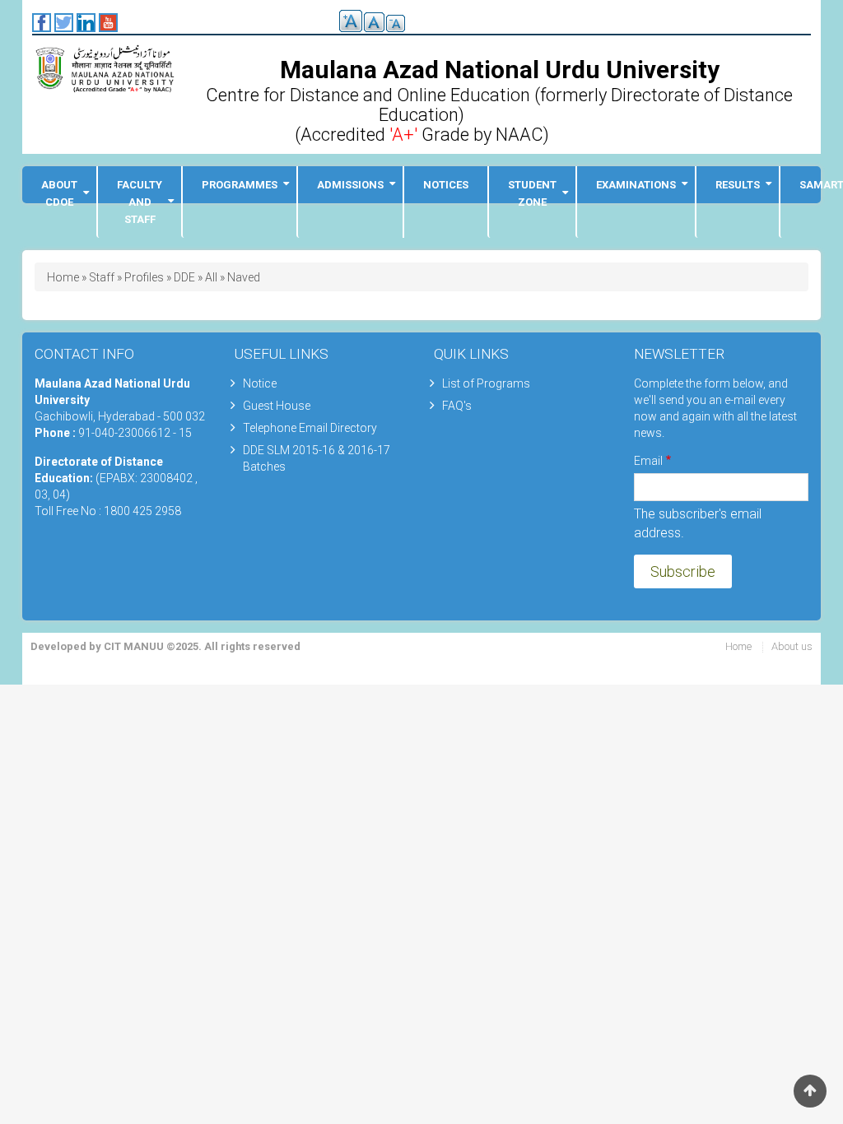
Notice (260, 383)
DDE (184, 277)
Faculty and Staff (139, 202)
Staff (101, 277)
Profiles (144, 277)
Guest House (276, 405)
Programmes (239, 185)
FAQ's (457, 405)
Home (63, 277)
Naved (243, 277)
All (211, 277)
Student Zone (532, 193)
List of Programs (486, 383)
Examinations (636, 185)
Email (648, 460)
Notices (445, 185)
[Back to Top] (810, 1091)
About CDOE (59, 193)
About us (792, 646)
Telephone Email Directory (310, 427)
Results (737, 185)
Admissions (350, 185)
